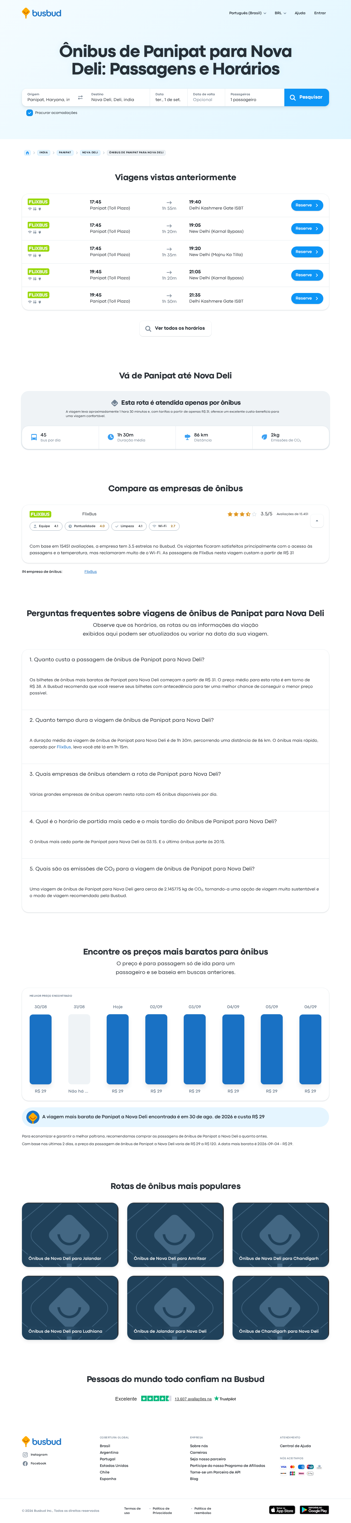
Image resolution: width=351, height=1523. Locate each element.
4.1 (56, 526)
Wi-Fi (162, 526)
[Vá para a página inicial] (41, 13)
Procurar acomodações (56, 112)
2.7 (173, 526)
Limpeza (127, 526)
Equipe (44, 526)
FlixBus (89, 514)
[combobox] (48, 97)
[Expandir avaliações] (317, 520)
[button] (80, 97)
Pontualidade (84, 526)
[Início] (27, 153)
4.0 (102, 526)
